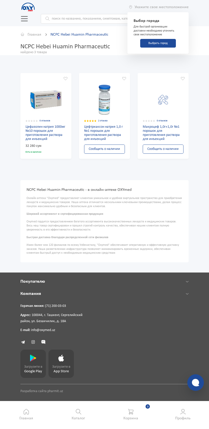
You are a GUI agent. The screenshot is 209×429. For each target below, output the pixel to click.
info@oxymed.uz (43, 330)
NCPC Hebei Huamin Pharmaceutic (79, 35)
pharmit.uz (55, 391)
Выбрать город (158, 43)
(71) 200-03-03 (55, 306)
